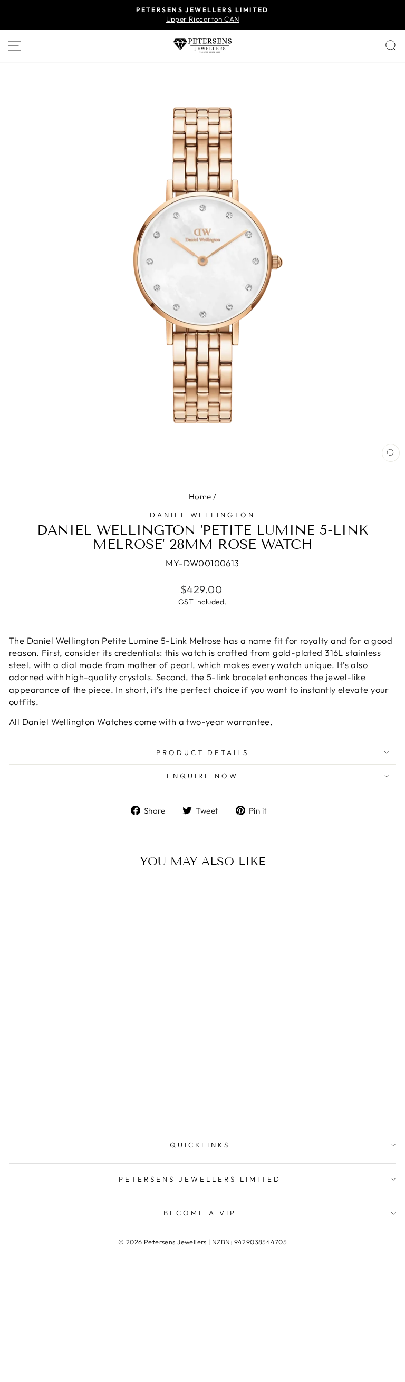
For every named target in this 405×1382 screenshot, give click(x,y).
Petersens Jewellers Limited (200, 1179)
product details (202, 752)
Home (200, 496)
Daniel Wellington (203, 514)
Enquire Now (202, 775)
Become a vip (199, 1213)
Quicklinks (200, 1145)
